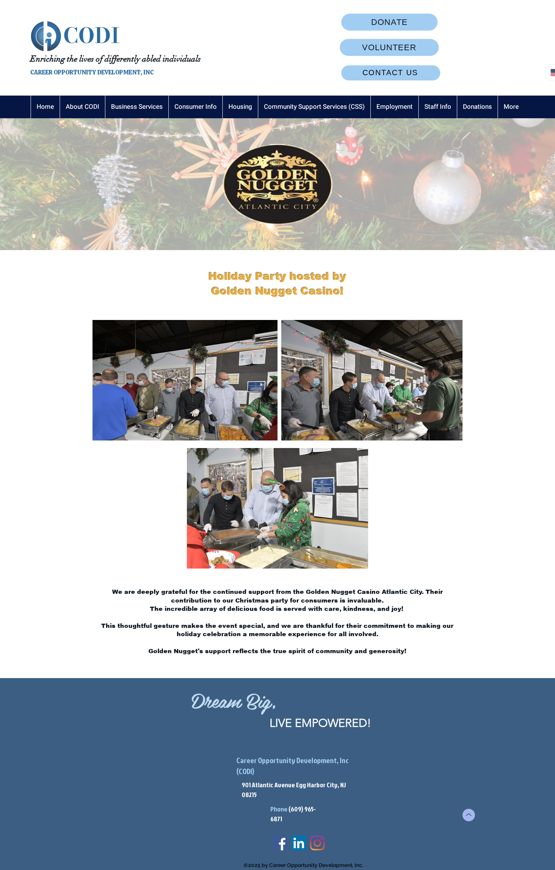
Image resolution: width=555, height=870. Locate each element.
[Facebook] (280, 843)
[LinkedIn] (298, 843)
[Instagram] (317, 843)
